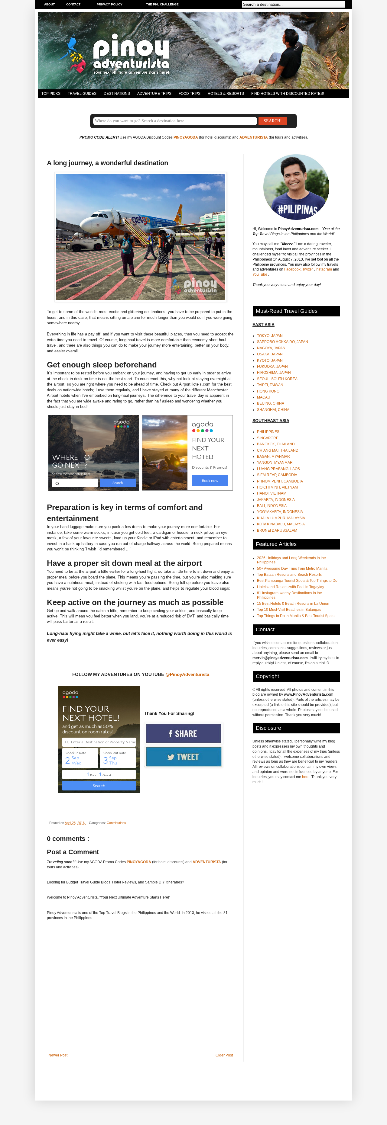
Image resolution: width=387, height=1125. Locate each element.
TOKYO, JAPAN (270, 336)
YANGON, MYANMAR (275, 462)
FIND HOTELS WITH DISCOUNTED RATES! (287, 93)
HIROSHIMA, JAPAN (274, 372)
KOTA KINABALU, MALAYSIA (281, 524)
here (306, 777)
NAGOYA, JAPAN (271, 348)
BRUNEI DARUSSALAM (277, 530)
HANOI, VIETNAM (271, 493)
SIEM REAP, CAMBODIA (277, 475)
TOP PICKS (50, 93)
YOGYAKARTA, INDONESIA (280, 512)
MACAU (263, 397)
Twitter (308, 269)
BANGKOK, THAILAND (276, 444)
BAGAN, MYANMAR (273, 456)
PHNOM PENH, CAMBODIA (280, 481)
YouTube (260, 274)
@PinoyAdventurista (187, 674)
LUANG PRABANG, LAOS (278, 469)
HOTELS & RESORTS (226, 93)
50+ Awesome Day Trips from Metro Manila (292, 568)
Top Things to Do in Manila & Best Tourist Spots (295, 616)
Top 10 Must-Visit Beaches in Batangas (289, 609)
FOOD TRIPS (189, 93)
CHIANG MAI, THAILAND (277, 450)
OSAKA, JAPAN (270, 354)
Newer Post (57, 1055)
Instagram (324, 269)
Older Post (224, 1055)
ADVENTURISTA (253, 137)
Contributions (116, 823)
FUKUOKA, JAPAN (272, 366)
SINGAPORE (267, 438)
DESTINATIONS (117, 93)
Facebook (292, 269)
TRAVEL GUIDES (82, 93)
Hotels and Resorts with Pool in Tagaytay (290, 587)
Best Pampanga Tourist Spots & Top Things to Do (297, 581)
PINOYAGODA (186, 137)
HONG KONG (268, 391)
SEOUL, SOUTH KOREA (277, 379)
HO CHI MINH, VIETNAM (277, 487)
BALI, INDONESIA (272, 506)
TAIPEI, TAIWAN (270, 385)
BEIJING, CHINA (270, 403)
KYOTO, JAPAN (270, 360)
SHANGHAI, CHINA (273, 410)
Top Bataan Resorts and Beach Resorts (289, 574)
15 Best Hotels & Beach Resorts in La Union (293, 603)
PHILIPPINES (268, 432)
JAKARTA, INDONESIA (276, 500)
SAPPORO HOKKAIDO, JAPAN (282, 342)
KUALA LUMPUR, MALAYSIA (281, 518)
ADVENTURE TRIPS (154, 93)
